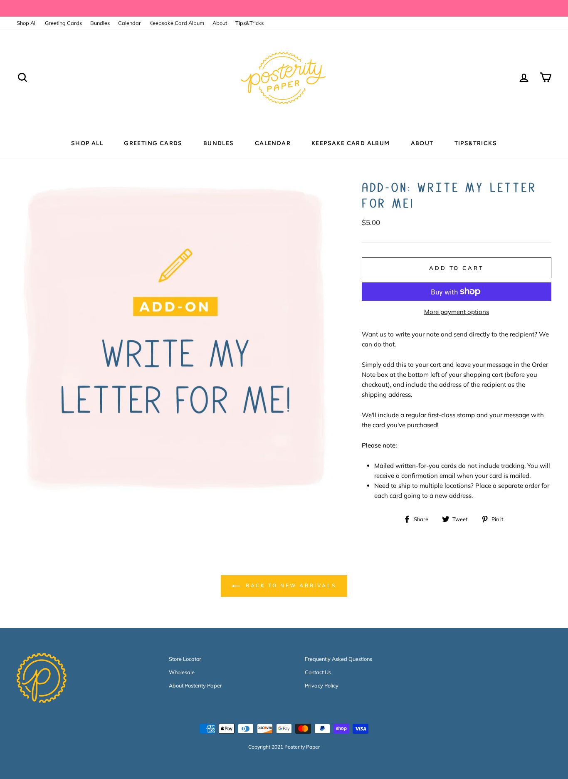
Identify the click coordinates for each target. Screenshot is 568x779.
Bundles (100, 23)
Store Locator (185, 658)
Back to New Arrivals (290, 585)
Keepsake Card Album (176, 23)
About (219, 23)
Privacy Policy (321, 685)
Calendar (129, 23)
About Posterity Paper (195, 685)
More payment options (456, 312)
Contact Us (318, 672)
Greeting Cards (63, 23)
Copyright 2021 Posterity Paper (284, 747)
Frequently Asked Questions (338, 658)
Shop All (27, 23)
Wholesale (182, 672)
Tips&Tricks (249, 23)
